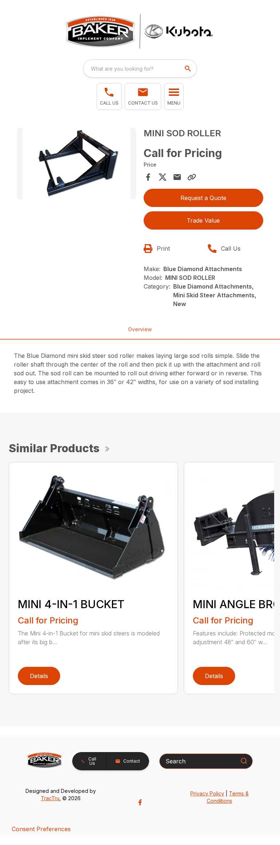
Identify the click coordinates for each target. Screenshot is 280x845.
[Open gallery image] (76, 163)
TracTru (50, 798)
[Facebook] (140, 802)
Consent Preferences (41, 829)
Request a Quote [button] (203, 198)
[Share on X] (162, 177)
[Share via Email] (177, 177)
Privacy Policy (207, 793)
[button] (109, 96)
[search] (188, 68)
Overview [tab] (140, 329)
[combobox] (140, 68)
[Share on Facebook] (148, 177)
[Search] (243, 760)
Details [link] (39, 676)
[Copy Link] (191, 177)
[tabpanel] (76, 165)
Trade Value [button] (203, 220)
